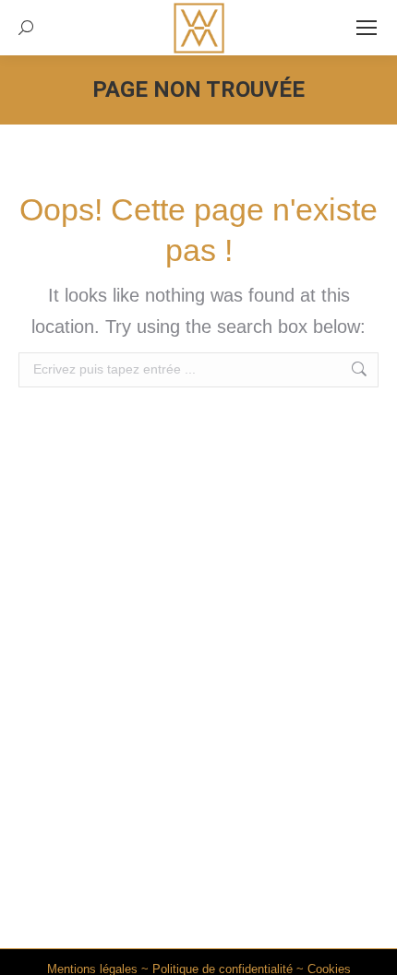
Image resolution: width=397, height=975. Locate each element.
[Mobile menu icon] (367, 28)
